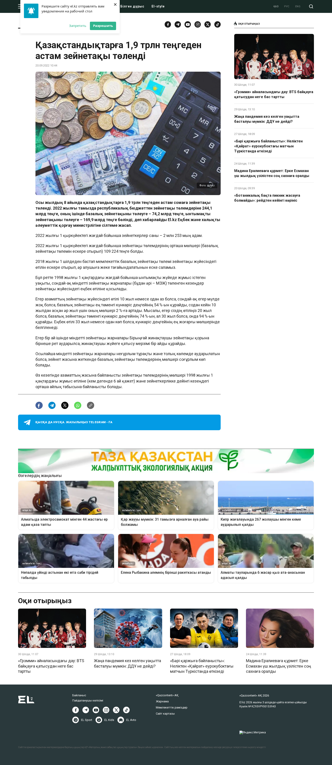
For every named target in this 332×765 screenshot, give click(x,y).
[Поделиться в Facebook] (39, 405)
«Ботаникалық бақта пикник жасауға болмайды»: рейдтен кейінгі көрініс (267, 198)
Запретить (77, 25)
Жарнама (162, 701)
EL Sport (86, 720)
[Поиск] (311, 6)
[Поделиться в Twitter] (64, 405)
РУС (287, 6)
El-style (158, 6)
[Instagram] (197, 24)
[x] (207, 24)
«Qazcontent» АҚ (167, 695)
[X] (116, 710)
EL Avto (131, 720)
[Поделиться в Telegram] (52, 405)
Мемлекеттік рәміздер (171, 707)
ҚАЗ (276, 6)
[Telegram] (178, 24)
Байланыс (79, 695)
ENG (298, 6)
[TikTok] (217, 24)
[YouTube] (188, 24)
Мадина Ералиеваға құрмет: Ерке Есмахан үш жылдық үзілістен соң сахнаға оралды (271, 173)
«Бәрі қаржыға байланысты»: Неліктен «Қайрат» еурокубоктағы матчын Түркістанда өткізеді (268, 146)
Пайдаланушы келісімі (87, 700)
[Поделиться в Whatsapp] (77, 405)
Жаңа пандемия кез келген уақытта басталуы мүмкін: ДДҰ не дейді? (266, 119)
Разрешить (103, 25)
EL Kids (109, 720)
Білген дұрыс (132, 6)
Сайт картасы (165, 713)
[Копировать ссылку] (90, 405)
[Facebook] (168, 24)
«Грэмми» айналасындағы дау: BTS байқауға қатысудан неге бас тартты (273, 94)
